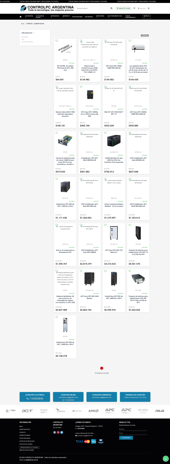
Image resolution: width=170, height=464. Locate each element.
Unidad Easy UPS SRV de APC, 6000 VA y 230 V (114, 297)
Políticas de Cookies (25, 444)
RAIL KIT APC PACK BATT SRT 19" (113, 113)
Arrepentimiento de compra (29, 447)
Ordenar (144, 35)
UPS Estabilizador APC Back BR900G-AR (138, 159)
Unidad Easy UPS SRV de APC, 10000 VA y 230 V (65, 343)
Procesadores (77, 16)
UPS (23, 39)
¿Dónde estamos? (24, 435)
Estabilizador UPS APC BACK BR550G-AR (89, 159)
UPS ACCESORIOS (27, 42)
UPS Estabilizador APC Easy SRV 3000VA (89, 251)
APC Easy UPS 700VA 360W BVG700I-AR (114, 67)
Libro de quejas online (26, 450)
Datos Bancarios (24, 438)
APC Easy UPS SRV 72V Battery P (113, 251)
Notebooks (89, 16)
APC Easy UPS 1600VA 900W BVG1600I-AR (138, 113)
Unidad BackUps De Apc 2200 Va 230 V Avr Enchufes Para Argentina (114, 160)
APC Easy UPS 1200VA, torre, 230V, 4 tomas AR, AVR (89, 114)
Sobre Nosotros (24, 429)
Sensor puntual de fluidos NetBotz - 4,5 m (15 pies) (113, 205)
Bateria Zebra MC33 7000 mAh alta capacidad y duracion (65, 114)
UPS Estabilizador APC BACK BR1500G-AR (138, 205)
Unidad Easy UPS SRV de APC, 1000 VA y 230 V (65, 205)
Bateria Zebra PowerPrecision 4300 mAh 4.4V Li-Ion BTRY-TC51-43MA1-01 (89, 69)
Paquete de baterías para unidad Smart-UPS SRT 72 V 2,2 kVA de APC (138, 252)
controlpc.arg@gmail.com (68, 397)
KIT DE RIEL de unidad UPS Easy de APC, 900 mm (65, 68)
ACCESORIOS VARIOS (40, 16)
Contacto (22, 432)
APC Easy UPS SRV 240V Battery (90, 297)
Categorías (29, 16)
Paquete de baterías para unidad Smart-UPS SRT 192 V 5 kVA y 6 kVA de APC (138, 299)
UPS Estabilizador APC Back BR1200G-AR (89, 205)
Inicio (22, 23)
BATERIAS (25, 37)
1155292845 (36, 398)
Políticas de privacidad (27, 441)
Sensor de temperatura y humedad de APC (65, 251)
